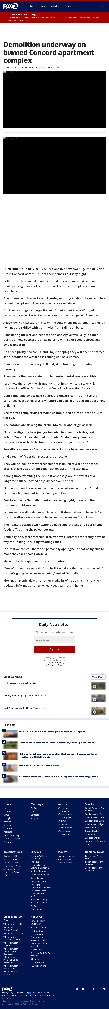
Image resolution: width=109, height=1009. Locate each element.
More (68, 6)
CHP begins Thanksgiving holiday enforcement (24, 695)
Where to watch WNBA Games (10, 967)
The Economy (64, 859)
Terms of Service (56, 665)
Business (7, 825)
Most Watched (12, 677)
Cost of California (11, 862)
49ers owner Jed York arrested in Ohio (39, 765)
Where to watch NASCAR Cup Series (12, 938)
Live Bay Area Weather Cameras (66, 812)
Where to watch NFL (12, 924)
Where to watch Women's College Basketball (11, 960)
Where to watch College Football (10, 928)
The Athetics (91, 834)
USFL (87, 844)
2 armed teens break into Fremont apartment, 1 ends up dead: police (56, 742)
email (77, 989)
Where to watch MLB (13, 933)
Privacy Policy (57, 662)
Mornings (37, 804)
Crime (6, 814)
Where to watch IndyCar (10, 944)
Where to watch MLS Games (13, 973)
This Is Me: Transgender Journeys (41, 886)
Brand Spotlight (38, 909)
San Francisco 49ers (94, 814)
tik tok (99, 989)
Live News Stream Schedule (39, 945)
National (7, 811)
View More (98, 677)
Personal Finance (66, 856)
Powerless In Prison (12, 866)
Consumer (8, 828)
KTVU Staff (36, 924)
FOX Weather (64, 834)
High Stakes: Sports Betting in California (40, 866)
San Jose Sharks (92, 837)
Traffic (34, 811)
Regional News (94, 852)
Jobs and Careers (38, 927)
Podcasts (7, 831)
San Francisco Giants (94, 820)
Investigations (12, 852)
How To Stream (38, 920)
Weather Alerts (65, 808)
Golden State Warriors (95, 817)
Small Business (65, 862)
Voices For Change (39, 899)
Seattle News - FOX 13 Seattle (94, 869)
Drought (7, 818)
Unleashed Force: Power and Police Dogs (11, 872)
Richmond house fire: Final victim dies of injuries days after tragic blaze (58, 776)
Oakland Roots (92, 827)
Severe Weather (65, 827)
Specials (36, 852)
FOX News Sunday (11, 838)
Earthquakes (63, 824)
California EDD (10, 856)
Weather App (64, 831)
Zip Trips (35, 808)
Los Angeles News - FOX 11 (94, 857)
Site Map (35, 959)
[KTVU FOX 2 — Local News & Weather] (12, 6)
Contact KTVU (37, 931)
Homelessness (10, 859)
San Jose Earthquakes (95, 841)
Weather (63, 804)
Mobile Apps (36, 949)
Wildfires (7, 821)
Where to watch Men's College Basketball (10, 951)
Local (5, 808)
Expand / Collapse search (104, 6)
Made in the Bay (38, 871)
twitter (104, 989)
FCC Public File (37, 962)
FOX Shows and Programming (38, 935)
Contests (35, 814)
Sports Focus (37, 878)
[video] (98, 686)
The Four (35, 861)
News (17, 67)
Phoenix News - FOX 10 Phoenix (94, 863)
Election (7, 842)
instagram (93, 989)
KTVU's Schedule (38, 940)
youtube (83, 989)
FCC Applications (38, 965)
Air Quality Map (65, 817)
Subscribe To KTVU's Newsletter (40, 954)
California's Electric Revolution (39, 857)
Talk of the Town (38, 881)
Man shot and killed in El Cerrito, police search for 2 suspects (52, 731)
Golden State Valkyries (95, 824)
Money (62, 852)
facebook (88, 989)
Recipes (34, 818)
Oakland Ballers (92, 831)
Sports (89, 804)
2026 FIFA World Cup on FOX (94, 809)
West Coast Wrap (11, 835)
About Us (36, 916)
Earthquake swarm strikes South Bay (19, 683)
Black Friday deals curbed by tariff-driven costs (24, 708)
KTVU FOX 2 (8, 67)
